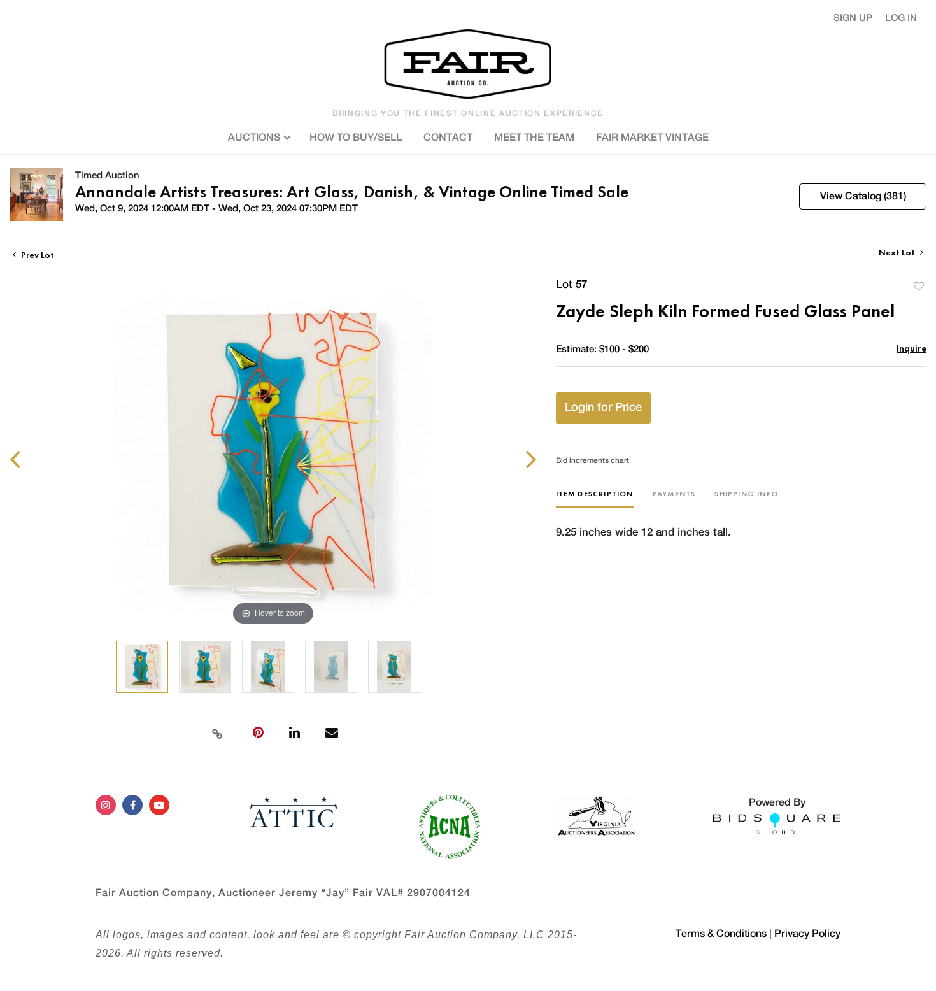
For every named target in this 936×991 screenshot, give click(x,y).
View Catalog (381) (863, 196)
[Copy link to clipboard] (217, 732)
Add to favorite (918, 286)
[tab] (595, 498)
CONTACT (447, 137)
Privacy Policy (807, 934)
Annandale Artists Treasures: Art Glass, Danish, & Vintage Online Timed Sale (351, 192)
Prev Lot (36, 254)
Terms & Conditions (721, 934)
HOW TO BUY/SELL (355, 137)
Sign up (852, 18)
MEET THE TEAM (534, 137)
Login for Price (603, 407)
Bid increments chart (592, 460)
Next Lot (898, 252)
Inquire (911, 348)
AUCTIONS (255, 137)
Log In (901, 18)
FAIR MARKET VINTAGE (652, 137)
